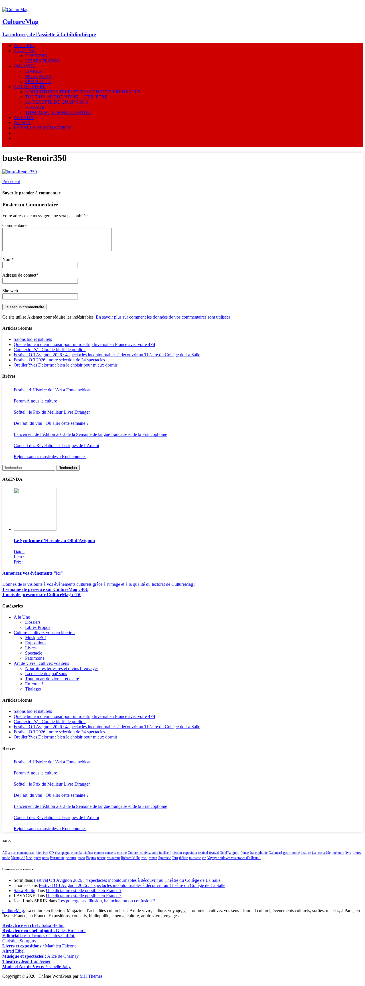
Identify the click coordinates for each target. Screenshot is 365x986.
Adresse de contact (19, 275)
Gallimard (275, 853)
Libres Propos (37, 627)
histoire (306, 853)
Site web (10, 290)
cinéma (88, 853)
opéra (37, 858)
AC (4, 853)
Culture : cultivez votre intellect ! (149, 853)
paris (45, 858)
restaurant (113, 858)
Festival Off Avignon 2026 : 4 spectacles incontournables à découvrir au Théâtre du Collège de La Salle (107, 354)
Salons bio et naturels (33, 339)
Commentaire (14, 225)
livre (348, 853)
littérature (338, 853)
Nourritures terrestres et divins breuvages (82, 91)
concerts (110, 853)
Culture (24, 66)
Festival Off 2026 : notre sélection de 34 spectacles (59, 359)
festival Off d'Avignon (224, 853)
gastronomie (291, 853)
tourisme (195, 858)
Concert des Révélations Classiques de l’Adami (56, 445)
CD (51, 853)
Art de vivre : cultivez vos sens (41, 663)
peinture (71, 858)
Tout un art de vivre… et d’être (66, 96)
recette (101, 858)
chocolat (76, 853)
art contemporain (24, 853)
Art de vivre (30, 86)
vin (204, 858)
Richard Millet (130, 858)
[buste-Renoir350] (19, 171)
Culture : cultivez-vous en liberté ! (44, 632)
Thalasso (33, 689)
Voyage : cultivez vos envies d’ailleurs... (234, 858)
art (10, 853)
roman (153, 858)
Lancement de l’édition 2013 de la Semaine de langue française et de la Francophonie (90, 434)
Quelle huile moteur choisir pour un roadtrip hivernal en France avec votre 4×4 (84, 344)
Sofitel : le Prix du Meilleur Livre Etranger (52, 412)
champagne (62, 853)
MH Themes (91, 976)
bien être (42, 853)
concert (99, 853)
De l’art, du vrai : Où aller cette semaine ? (51, 423)
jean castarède (321, 853)
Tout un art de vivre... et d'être (52, 678)
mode (6, 858)
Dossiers (36, 55)
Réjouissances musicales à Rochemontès (50, 456)
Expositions (35, 642)
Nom (6, 259)
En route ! (34, 683)
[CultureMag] (15, 9)
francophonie (258, 853)
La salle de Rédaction (42, 127)
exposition (190, 853)
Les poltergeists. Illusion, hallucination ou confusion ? (106, 900)
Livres (33, 71)
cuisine (122, 853)
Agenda (24, 117)
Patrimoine (34, 658)
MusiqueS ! (38, 76)
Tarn (175, 858)
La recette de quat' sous (46, 673)
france (244, 853)
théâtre (183, 858)
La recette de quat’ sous (56, 102)
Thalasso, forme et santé (58, 112)
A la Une (24, 50)
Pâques (91, 858)
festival (203, 853)
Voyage (34, 107)
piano (81, 858)
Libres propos (42, 61)
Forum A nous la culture (35, 401)
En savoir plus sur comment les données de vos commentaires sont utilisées (163, 317)
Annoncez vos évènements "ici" (32, 573)
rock (144, 858)
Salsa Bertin (24, 890)
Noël (29, 858)
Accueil (24, 45)
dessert (177, 853)
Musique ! (18, 858)
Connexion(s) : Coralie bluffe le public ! (50, 349)
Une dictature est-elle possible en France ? (83, 890)
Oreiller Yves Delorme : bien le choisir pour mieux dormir (65, 365)
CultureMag (13, 910)
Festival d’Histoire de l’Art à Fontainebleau (53, 389)
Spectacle (38, 81)
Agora (22, 122)
